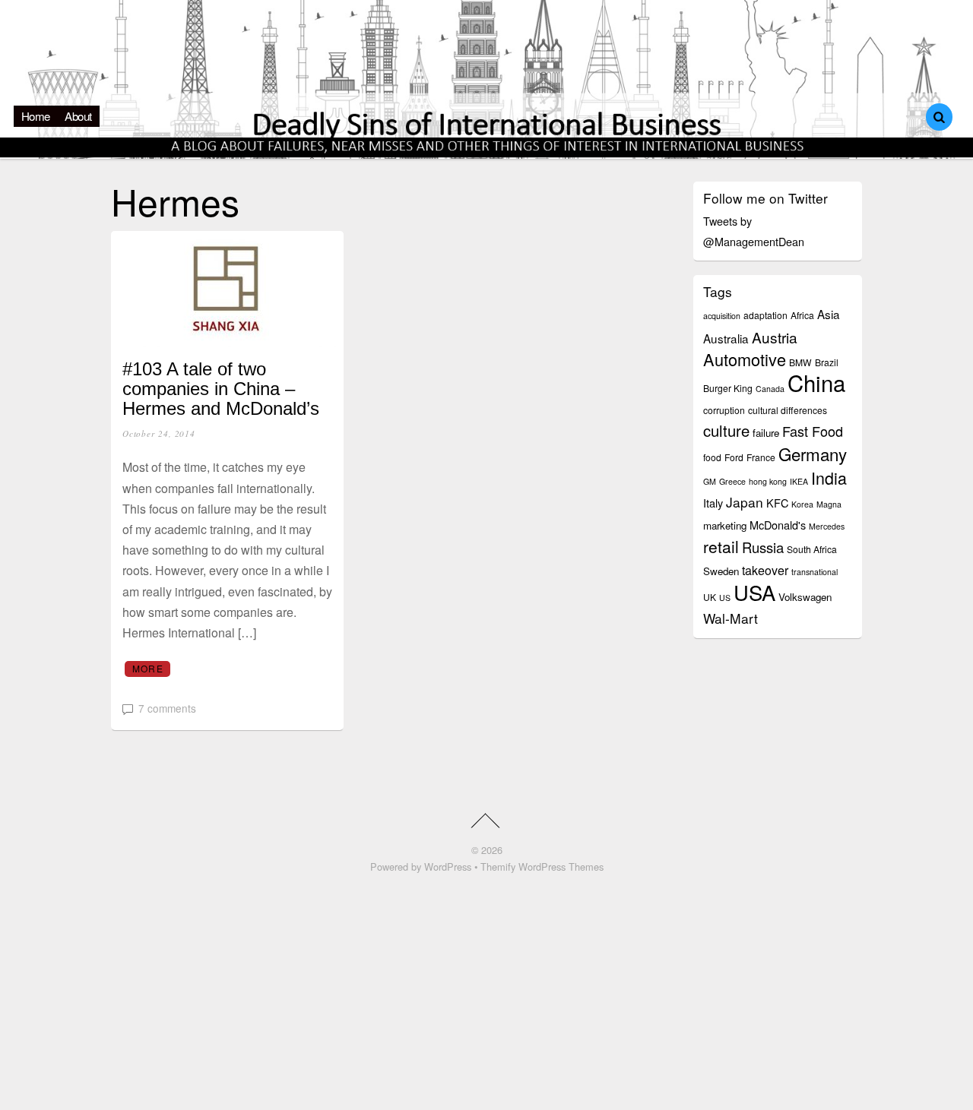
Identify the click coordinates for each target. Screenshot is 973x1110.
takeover (765, 570)
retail (721, 546)
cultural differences (787, 409)
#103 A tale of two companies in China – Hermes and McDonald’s (220, 389)
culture (726, 430)
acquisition (721, 315)
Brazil (826, 362)
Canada (770, 388)
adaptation (765, 314)
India (829, 477)
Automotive (744, 359)
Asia (828, 313)
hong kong (768, 481)
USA (754, 592)
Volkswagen (805, 597)
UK (709, 596)
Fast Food (812, 431)
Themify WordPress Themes (542, 866)
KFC (777, 503)
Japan (744, 501)
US (725, 597)
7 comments (167, 708)
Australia (726, 338)
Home (35, 116)
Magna (828, 504)
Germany (812, 453)
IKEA (799, 481)
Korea (802, 504)
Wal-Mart (730, 618)
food (712, 457)
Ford (733, 457)
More (147, 668)
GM (709, 481)
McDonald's (778, 525)
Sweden (721, 571)
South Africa (812, 548)
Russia (763, 547)
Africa (802, 314)
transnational (814, 571)
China (816, 382)
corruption (724, 409)
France (760, 457)
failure (766, 432)
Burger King (728, 387)
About (78, 116)
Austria (774, 337)
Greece (732, 481)
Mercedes (827, 526)
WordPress (447, 866)
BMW (800, 362)
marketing (724, 525)
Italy (713, 503)
